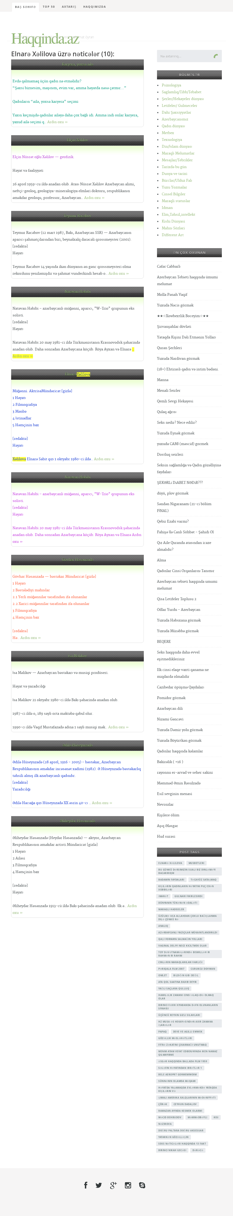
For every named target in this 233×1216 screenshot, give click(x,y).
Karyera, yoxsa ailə (77, 64)
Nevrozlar (165, 805)
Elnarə (77, 374)
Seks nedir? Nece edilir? (177, 423)
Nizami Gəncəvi (170, 719)
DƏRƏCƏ (197, 1150)
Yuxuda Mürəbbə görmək (178, 631)
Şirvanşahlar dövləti (174, 327)
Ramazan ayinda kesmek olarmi (180, 1110)
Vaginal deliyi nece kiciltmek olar (182, 945)
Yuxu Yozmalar (174, 187)
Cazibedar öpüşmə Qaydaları (180, 687)
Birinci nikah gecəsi (172, 1150)
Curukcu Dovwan (203, 968)
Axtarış (69, 7)
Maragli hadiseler (171, 909)
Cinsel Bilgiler (173, 194)
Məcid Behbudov (169, 1117)
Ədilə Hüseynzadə (77, 745)
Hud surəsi (166, 836)
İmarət (163, 896)
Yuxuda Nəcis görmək (175, 305)
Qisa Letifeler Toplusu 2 (176, 599)
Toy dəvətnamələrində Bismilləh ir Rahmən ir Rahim (184, 954)
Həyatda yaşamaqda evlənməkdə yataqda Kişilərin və (187, 1089)
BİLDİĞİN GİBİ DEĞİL (186, 975)
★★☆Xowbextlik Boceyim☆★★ (183, 316)
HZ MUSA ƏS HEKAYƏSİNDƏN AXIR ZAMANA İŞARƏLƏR (185, 1023)
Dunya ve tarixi (174, 174)
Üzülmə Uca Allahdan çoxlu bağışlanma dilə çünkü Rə (187, 917)
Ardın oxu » (57, 122)
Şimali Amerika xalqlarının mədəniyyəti (186, 1097)
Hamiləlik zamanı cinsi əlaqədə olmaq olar (186, 996)
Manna (162, 380)
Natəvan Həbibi (78, 292)
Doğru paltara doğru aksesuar (180, 1130)
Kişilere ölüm (168, 815)
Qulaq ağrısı (166, 412)
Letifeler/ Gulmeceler (179, 106)
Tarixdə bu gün (174, 167)
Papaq (162, 1031)
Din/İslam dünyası (177, 146)
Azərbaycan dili (170, 709)
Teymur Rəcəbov (77, 216)
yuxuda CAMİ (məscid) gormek (182, 444)
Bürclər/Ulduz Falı (177, 181)
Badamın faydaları (171, 879)
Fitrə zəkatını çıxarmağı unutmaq (182, 1044)
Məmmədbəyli (197, 1117)
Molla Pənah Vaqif (172, 295)
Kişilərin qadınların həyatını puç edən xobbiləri (186, 888)
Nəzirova (165, 1123)
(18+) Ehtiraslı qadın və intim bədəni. (188, 369)
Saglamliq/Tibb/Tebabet (181, 92)
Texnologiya (172, 140)
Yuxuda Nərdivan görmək (178, 359)
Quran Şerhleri (169, 348)
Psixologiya (171, 85)
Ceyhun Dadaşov (185, 1104)
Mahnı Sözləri (173, 228)
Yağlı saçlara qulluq (173, 988)
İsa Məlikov (77, 656)
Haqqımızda (94, 7)
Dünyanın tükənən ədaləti (177, 902)
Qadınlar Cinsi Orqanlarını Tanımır (185, 571)
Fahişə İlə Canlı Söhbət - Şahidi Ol (185, 532)
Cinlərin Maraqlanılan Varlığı (180, 962)
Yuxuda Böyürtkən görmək (179, 741)
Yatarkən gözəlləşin (173, 1137)
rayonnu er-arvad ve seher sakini (185, 773)
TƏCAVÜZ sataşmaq (204, 879)
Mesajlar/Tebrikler (177, 160)
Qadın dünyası (173, 126)
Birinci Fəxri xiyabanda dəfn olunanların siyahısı (188, 1006)
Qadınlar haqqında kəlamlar (180, 751)
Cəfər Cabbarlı (168, 266)
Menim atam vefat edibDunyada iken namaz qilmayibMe (188, 1053)
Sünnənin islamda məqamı (177, 1081)
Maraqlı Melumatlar (178, 153)
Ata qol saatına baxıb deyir (177, 982)
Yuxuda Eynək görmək (175, 433)
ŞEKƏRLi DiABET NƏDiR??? (180, 483)
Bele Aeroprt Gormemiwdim (177, 1074)
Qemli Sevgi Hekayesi (175, 401)
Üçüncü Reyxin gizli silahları (179, 1015)
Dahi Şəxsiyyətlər (176, 112)
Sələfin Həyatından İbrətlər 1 (180, 1067)
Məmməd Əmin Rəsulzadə (178, 783)
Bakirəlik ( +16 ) (170, 762)
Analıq (163, 925)
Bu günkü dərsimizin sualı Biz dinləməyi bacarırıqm (187, 871)
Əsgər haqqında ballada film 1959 (182, 1061)
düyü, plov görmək (172, 493)
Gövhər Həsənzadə (77, 560)
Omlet (162, 975)
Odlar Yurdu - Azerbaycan (178, 610)
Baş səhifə (25, 7)
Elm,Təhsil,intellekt (178, 215)
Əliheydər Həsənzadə (77, 821)
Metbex (168, 133)
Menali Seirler (168, 391)
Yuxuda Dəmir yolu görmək (180, 730)
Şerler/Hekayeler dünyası (183, 99)
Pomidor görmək (171, 698)
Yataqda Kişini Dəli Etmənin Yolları (186, 337)
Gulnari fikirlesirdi (188, 896)
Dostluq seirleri (170, 455)
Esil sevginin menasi (174, 794)
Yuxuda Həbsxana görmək (179, 620)
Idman (167, 208)
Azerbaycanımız (175, 119)
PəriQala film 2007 (171, 968)
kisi (216, 1117)
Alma (161, 560)
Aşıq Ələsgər (167, 826)
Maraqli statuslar (176, 201)
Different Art (173, 235)
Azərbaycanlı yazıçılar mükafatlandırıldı (187, 932)
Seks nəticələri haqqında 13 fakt (182, 1143)
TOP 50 (49, 7)
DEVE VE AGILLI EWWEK (188, 1031)
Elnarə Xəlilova (170, 863)
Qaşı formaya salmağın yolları (180, 939)
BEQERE (164, 642)
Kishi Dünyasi (173, 221)
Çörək (162, 1104)
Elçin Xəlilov (77, 140)
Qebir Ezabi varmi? (173, 521)
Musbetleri (196, 863)
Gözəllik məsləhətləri (175, 1038)
